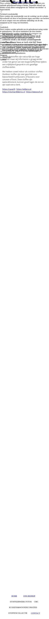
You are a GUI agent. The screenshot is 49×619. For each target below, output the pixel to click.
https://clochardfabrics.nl (13, 91)
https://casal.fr (8, 89)
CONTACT (35, 613)
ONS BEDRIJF (29, 596)
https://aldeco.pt (23, 89)
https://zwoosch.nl (34, 91)
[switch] (1, 12)
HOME (14, 596)
